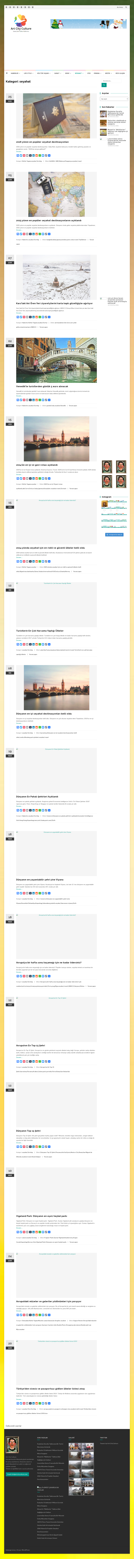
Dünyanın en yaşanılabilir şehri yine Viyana (39, 879)
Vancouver (64, 903)
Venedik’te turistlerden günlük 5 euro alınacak (42, 386)
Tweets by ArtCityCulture (109, 1443)
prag (53, 986)
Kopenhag (30, 820)
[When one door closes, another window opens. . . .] (104, 529)
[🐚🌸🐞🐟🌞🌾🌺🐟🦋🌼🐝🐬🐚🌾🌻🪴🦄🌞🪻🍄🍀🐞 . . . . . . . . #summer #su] (117, 503)
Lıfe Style (28, 73)
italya (36, 488)
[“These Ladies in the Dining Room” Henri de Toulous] (104, 516)
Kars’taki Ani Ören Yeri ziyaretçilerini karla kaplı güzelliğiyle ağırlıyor (54, 303)
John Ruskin (57, 1325)
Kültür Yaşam (43, 73)
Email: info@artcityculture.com (17, 1474)
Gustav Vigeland (59, 1238)
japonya (59, 239)
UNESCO (33, 327)
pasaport (57, 1409)
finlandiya (32, 903)
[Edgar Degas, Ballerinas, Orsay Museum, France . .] (111, 523)
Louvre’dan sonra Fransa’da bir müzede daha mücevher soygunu (117, 141)
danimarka (30, 571)
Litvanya (33, 986)
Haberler (14, 73)
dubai (54, 239)
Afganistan (23, 571)
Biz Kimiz (120, 7)
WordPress (26, 1550)
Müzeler (41, 1320)
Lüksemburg (46, 903)
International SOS (49, 571)
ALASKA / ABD (54, 161)
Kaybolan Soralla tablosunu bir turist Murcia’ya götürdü (116, 113)
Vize (89, 73)
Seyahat (78, 73)
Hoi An (64, 1152)
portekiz (44, 986)
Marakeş (27, 737)
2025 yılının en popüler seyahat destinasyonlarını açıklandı (48, 220)
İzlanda (62, 571)
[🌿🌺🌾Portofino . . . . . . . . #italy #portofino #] (111, 529)
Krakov (35, 1071)
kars (28, 327)
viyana (70, 903)
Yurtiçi (45, 323)
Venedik (63, 405)
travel (80, 161)
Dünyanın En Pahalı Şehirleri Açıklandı (37, 796)
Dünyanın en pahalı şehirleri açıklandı (65, 816)
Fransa (48, 650)
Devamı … (19, 151)
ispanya (53, 650)
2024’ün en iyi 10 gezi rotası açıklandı (37, 465)
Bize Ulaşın (120, 73)
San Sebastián (65, 1071)
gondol (49, 405)
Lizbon (40, 1071)
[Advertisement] (67, 54)
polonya (38, 986)
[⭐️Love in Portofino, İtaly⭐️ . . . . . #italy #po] (117, 529)
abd (23, 488)
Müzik (107, 73)
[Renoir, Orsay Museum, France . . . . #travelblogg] (117, 523)
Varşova (76, 986)
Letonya (27, 986)
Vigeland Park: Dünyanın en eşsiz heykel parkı (41, 1216)
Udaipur (38, 1157)
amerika (43, 650)
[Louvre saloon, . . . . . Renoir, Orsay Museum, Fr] (104, 523)
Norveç (67, 571)
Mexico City (75, 1152)
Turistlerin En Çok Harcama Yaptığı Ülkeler (40, 631)
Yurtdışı (39, 161)
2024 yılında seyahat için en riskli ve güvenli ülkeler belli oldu (50, 548)
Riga (56, 986)
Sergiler (57, 1320)
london (64, 239)
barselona (43, 733)
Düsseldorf (24, 903)
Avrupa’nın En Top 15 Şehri (30, 1045)
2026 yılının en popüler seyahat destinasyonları (42, 142)
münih (53, 903)
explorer (51, 1409)
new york (37, 820)
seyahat (33, 161)
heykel (67, 1238)
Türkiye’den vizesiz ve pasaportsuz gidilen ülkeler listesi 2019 (50, 1388)
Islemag (8, 1550)
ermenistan (23, 327)
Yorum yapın (44, 327)
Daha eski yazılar (14, 1425)
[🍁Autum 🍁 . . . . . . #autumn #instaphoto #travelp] (117, 516)
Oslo (34, 1242)
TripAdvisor (82, 239)
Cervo (27, 488)
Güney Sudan (38, 571)
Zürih (53, 820)
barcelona (23, 1071)
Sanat (56, 73)
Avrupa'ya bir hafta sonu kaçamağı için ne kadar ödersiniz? (59, 982)
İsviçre (31, 488)
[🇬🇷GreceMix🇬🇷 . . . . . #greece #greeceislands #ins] (123, 503)
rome (72, 239)
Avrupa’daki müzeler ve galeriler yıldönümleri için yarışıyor (48, 1301)
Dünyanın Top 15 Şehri (28, 1131)
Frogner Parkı (48, 1238)
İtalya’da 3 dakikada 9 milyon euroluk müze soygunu (117, 122)
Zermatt (63, 488)
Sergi (67, 73)
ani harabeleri (59, 323)
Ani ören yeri (68, 323)
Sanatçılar (51, 1320)
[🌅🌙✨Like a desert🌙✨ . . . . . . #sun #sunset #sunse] (111, 503)
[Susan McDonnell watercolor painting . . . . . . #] (111, 516)
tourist (67, 650)
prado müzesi (76, 1325)
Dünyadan (25, 1320)
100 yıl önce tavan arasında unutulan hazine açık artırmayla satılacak (117, 300)
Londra (21, 737)
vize (46, 1413)
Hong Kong (23, 820)
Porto (49, 986)
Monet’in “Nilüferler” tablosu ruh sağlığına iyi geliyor (118, 131)
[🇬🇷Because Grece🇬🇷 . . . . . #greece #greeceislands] (111, 510)
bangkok (49, 239)
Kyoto (68, 1152)
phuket (36, 737)
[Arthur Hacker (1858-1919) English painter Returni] (104, 503)
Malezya (61, 161)
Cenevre (49, 816)
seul (49, 820)
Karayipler (47, 488)
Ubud (33, 1157)
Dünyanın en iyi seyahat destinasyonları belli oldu (44, 713)
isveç (71, 1238)
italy (53, 405)
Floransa (30, 1071)
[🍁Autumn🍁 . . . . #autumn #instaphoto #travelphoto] (123, 516)
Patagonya (68, 161)
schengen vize (65, 1409)
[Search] (104, 85)
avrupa (46, 1409)
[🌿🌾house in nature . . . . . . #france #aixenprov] (123, 523)
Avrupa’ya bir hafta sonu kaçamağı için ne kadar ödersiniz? (48, 962)
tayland (62, 650)
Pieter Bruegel (67, 1325)
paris (68, 239)
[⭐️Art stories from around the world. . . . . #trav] (117, 510)
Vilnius (82, 986)
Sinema (97, 73)
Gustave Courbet (47, 1325)
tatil (77, 1409)
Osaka (42, 820)
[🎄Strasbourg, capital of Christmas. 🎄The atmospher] (123, 510)
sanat (24, 1238)
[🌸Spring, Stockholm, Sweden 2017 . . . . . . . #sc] (123, 529)
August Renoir (78, 1320)
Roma (58, 1071)
